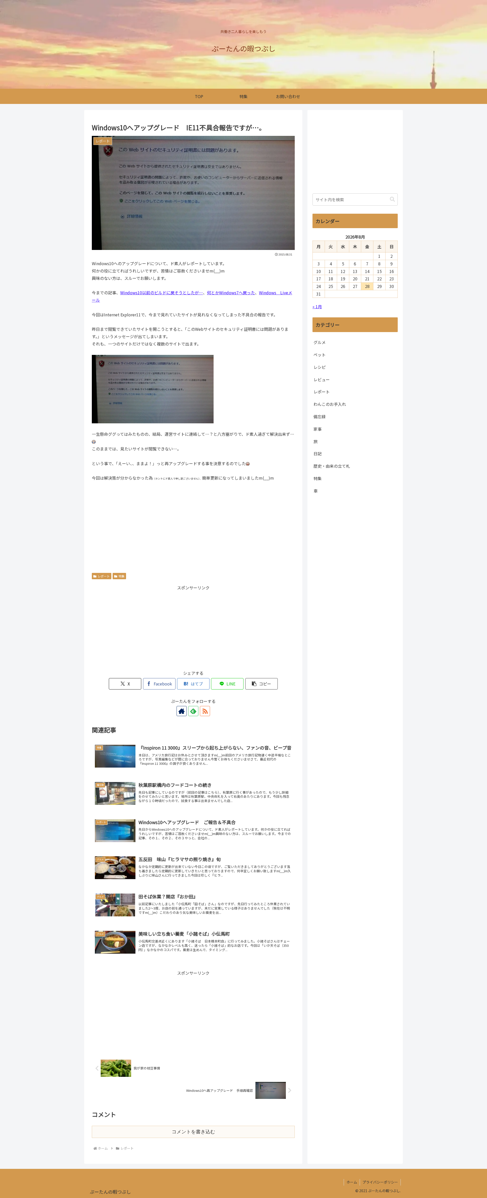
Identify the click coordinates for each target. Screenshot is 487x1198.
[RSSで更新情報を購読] (205, 711)
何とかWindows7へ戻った (231, 292)
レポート (104, 576)
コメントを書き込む (193, 1131)
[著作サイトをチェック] (182, 711)
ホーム (351, 1182)
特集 (121, 576)
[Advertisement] (193, 524)
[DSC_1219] (153, 388)
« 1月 (317, 306)
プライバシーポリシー (380, 1182)
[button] (261, 683)
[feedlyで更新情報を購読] (193, 711)
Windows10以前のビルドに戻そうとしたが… (161, 292)
